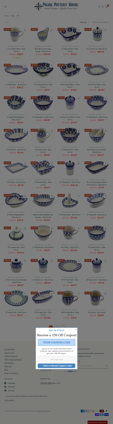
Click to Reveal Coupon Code (56, 365)
